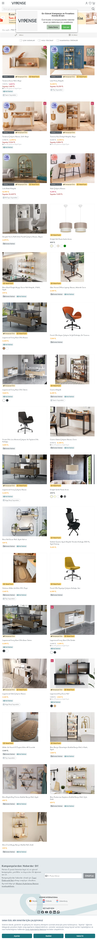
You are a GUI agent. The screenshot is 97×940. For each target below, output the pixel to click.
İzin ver (66, 27)
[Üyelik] (86, 3)
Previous (3, 17)
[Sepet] (93, 3)
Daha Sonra (53, 27)
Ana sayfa (5, 30)
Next (94, 17)
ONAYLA (89, 875)
